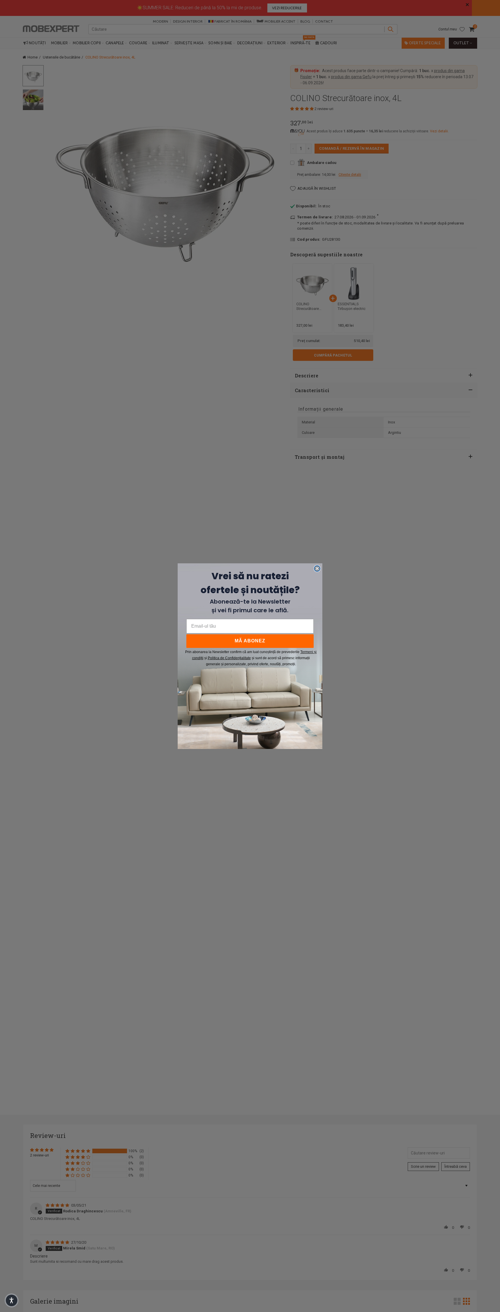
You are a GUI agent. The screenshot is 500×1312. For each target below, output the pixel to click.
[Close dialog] (317, 568)
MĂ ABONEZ (250, 640)
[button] (12, 1300)
